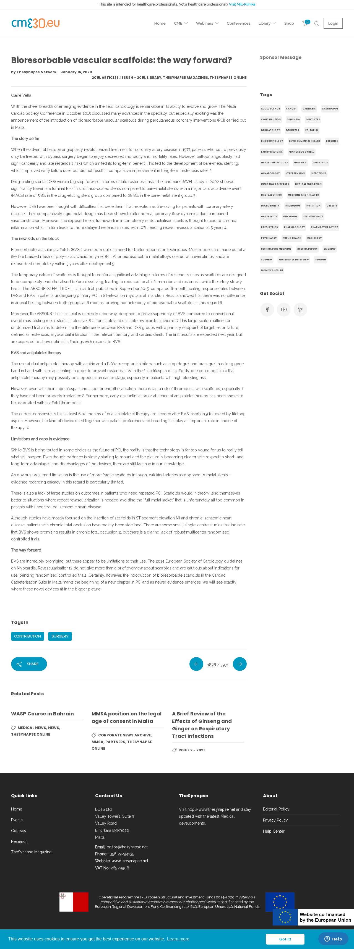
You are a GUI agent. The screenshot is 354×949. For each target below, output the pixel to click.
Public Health (292, 238)
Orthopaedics (313, 216)
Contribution (27, 636)
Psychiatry (269, 238)
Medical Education (308, 184)
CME (178, 23)
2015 (96, 77)
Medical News (32, 727)
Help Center (274, 831)
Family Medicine (272, 151)
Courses (18, 830)
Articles (110, 77)
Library (264, 23)
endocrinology (272, 141)
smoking (330, 248)
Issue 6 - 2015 (132, 77)
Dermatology (270, 130)
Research (19, 841)
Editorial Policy (276, 809)
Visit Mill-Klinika (242, 4)
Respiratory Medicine (276, 248)
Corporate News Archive (124, 735)
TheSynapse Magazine (31, 852)
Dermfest (292, 130)
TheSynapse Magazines (185, 77)
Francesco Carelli (301, 151)
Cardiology (330, 108)
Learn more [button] (178, 939)
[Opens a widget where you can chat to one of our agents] (333, 939)
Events (17, 820)
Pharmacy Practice (324, 227)
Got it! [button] (285, 939)
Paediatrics (269, 227)
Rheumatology (307, 248)
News (53, 727)
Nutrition (313, 205)
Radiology (314, 238)
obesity (332, 205)
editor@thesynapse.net (127, 847)
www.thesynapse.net (130, 861)
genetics (300, 162)
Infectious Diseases (275, 184)
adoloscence (270, 108)
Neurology (292, 205)
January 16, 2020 (76, 72)
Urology (320, 259)
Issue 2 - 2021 (192, 750)
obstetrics (269, 216)
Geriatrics (320, 162)
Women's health (272, 270)
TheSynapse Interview (293, 259)
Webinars (204, 23)
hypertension (295, 173)
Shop (289, 23)
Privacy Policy (275, 820)
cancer (291, 108)
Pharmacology (294, 227)
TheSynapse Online (228, 77)
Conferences (238, 23)
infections (318, 173)
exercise (332, 141)
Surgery (60, 636)
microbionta (270, 205)
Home (160, 23)
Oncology (290, 216)
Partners (115, 741)
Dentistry (313, 119)
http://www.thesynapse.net (211, 809)
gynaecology (270, 173)
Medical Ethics (271, 195)
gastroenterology (274, 162)
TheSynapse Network (37, 72)
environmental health (304, 141)
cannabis (309, 108)
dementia (293, 119)
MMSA (97, 741)
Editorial (311, 130)
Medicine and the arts (303, 195)
